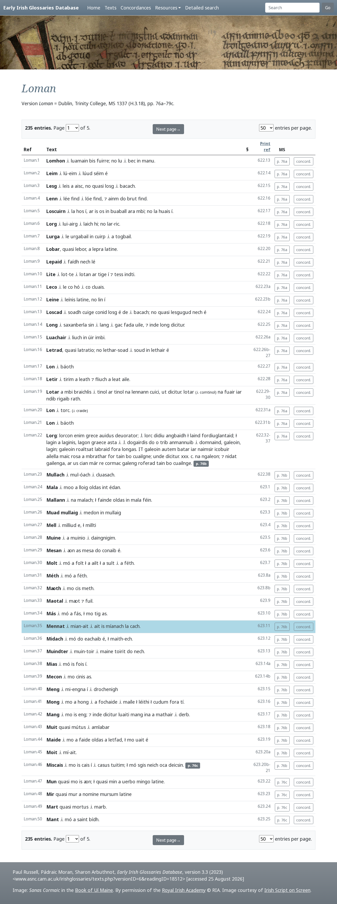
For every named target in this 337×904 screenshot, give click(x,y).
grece (92, 435)
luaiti (123, 714)
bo (129, 456)
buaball (119, 211)
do (123, 198)
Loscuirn (56, 211)
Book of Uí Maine (94, 890)
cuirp (100, 236)
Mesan (54, 550)
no (114, 161)
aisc (79, 186)
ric (116, 224)
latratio (86, 350)
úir (91, 337)
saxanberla (75, 325)
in (139, 161)
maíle (129, 702)
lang (104, 325)
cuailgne (142, 456)
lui (65, 224)
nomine (91, 794)
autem (169, 449)
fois (80, 664)
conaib (109, 550)
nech (85, 261)
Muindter (57, 651)
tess (118, 274)
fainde (105, 500)
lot (64, 274)
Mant (52, 819)
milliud (69, 525)
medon (91, 512)
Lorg (51, 224)
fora (116, 449)
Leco (51, 287)
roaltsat (84, 449)
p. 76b (282, 475)
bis (92, 161)
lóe (88, 198)
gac (118, 325)
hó (77, 287)
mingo (143, 781)
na (127, 392)
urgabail (79, 236)
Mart (52, 807)
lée (66, 198)
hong (83, 702)
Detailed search (202, 7)
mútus (79, 727)
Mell (51, 525)
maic (65, 456)
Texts (110, 7)
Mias (51, 664)
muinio (78, 538)
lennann (140, 392)
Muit (51, 727)
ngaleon (210, 456)
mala (136, 500)
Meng (53, 689)
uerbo (128, 781)
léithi (144, 702)
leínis (70, 299)
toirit (120, 651)
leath (84, 379)
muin (79, 651)
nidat (231, 456)
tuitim (117, 765)
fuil (88, 601)
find (75, 198)
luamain (79, 161)
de (125, 312)
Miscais (54, 765)
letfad (115, 740)
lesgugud (181, 312)
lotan (85, 274)
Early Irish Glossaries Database (41, 7)
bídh (93, 819)
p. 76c (282, 782)
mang (137, 714)
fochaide (107, 702)
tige (102, 274)
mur (72, 794)
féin (147, 500)
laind (195, 435)
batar (183, 449)
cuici (154, 392)
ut (164, 392)
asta (112, 442)
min (113, 781)
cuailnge (182, 463)
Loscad (54, 312)
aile (125, 379)
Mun (51, 781)
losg (109, 186)
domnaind (210, 442)
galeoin (232, 442)
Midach (54, 639)
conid (101, 312)
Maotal (54, 601)
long (165, 325)
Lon (50, 366)
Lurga (53, 236)
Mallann (55, 500)
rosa (76, 456)
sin (91, 325)
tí (182, 702)
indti (129, 274)
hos (80, 211)
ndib (51, 398)
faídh (73, 261)
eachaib (93, 639)
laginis (68, 442)
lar (110, 224)
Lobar (53, 249)
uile (139, 325)
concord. (303, 161)
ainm (113, 198)
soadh (74, 312)
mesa (88, 550)
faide (84, 740)
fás (77, 613)
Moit (51, 752)
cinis (80, 676)
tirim (68, 379)
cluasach (105, 474)
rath (75, 398)
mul (74, 474)
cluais (98, 287)
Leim (52, 173)
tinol (102, 392)
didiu (159, 435)
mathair (164, 714)
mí (65, 752)
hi (96, 224)
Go (327, 8)
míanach (115, 626)
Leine (52, 299)
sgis (142, 765)
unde (158, 456)
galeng (129, 463)
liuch (77, 337)
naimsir (205, 449)
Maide (53, 740)
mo (70, 588)
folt (80, 563)
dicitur (177, 325)
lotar (189, 392)
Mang (53, 714)
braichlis (82, 392)
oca (163, 765)
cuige (88, 312)
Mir (50, 794)
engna (79, 689)
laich (88, 224)
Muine (53, 538)
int (105, 487)
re (101, 463)
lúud (87, 173)
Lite (51, 274)
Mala (52, 487)
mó (66, 563)
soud (139, 350)
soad (123, 350)
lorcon (66, 435)
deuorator (126, 435)
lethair (158, 350)
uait (140, 740)
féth (129, 563)
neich (152, 765)
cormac (113, 463)
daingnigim (103, 538)
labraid (102, 449)
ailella (52, 456)
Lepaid (54, 261)
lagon (84, 442)
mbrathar (96, 456)
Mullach (55, 474)
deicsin (175, 765)
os (101, 211)
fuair (229, 392)
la (73, 211)
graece (98, 442)
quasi (98, 186)
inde (154, 325)
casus (104, 765)
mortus (80, 807)
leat (116, 379)
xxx (184, 456)
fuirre (103, 161)
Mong (53, 702)
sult (110, 563)
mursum (109, 794)
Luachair (56, 337)
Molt (51, 563)
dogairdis (137, 442)
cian (84, 463)
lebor (80, 249)
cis (78, 588)
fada (129, 325)
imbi (100, 337)
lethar (109, 350)
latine (111, 249)
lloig (83, 487)
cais (86, 765)
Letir (52, 379)
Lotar (52, 392)
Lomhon (55, 161)
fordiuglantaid (217, 435)
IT (140, 449)
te (71, 274)
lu (120, 161)
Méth (52, 575)
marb (100, 807)
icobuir (222, 449)
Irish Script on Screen (287, 890)
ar (91, 211)
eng (82, 714)
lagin (51, 442)
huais (164, 211)
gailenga (55, 463)
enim (79, 435)
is (96, 211)
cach (135, 626)
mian (76, 626)
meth (87, 588)
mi (68, 689)
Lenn (52, 198)
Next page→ (168, 129)
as (78, 550)
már (93, 463)
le (67, 236)
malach (85, 500)
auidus (106, 435)
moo (69, 487)
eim (73, 173)
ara (131, 211)
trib (164, 442)
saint (82, 819)
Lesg (51, 186)
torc (65, 410)
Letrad (54, 350)
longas (129, 449)
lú (65, 173)
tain (120, 456)
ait (85, 626)
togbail (123, 236)
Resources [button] (166, 7)
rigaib (63, 398)
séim (99, 173)
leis (66, 186)
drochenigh (106, 689)
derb (184, 714)
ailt (95, 563)
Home (93, 7)
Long (52, 325)
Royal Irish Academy (184, 890)
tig (98, 613)
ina (147, 714)
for (111, 456)
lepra (97, 249)
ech (128, 639)
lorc (148, 435)
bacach (127, 186)
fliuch (101, 379)
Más (51, 613)
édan (114, 487)
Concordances (136, 7)
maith (116, 639)
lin (100, 299)
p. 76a (282, 161)
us (75, 463)
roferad (146, 463)
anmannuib (181, 442)
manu (148, 161)
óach (85, 474)
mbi (140, 211)
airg (73, 224)
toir (90, 651)
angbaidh (176, 435)
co (70, 287)
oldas (95, 487)
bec (132, 161)
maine (106, 651)
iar (239, 392)
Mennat (55, 626)
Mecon (54, 676)
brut (132, 198)
